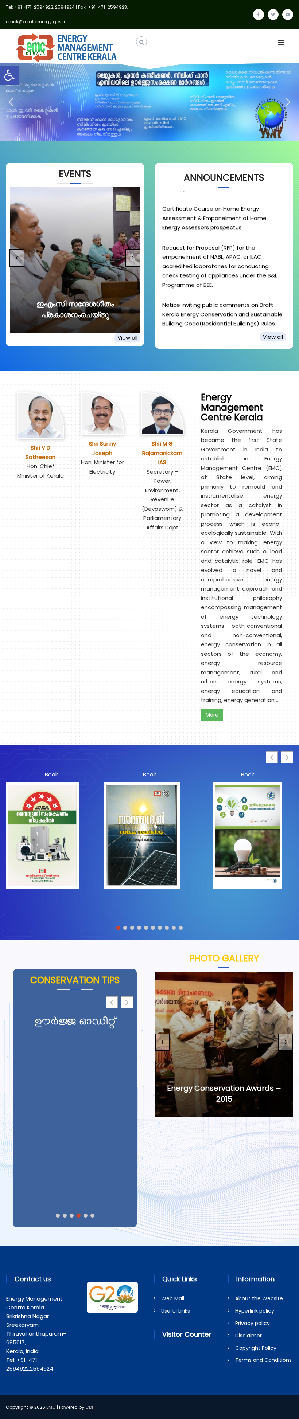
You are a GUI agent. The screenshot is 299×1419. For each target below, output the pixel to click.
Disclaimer (248, 1335)
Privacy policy (252, 1323)
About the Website (259, 1298)
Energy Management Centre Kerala (232, 407)
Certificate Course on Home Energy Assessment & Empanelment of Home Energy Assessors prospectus (214, 205)
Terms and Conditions (263, 1360)
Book (51, 774)
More (212, 714)
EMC (51, 1407)
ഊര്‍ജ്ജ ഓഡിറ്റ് (75, 1022)
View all (127, 337)
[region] (149, 102)
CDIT (90, 1407)
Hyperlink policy (254, 1310)
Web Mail (172, 1298)
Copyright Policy (255, 1348)
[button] (9, 75)
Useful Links (175, 1310)
